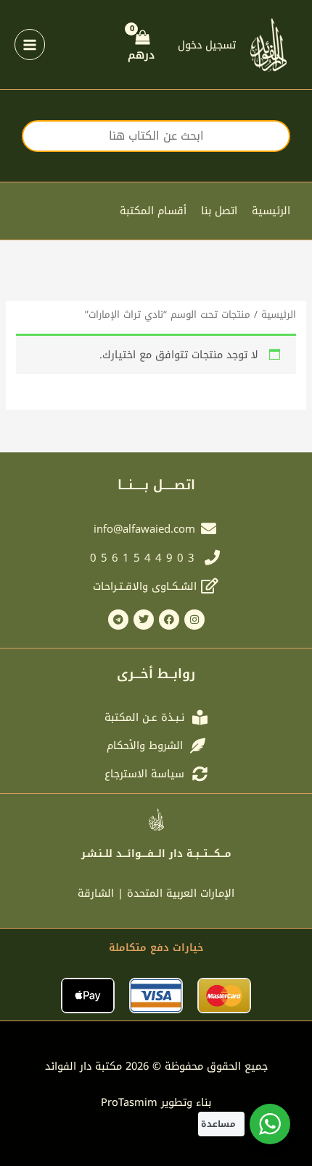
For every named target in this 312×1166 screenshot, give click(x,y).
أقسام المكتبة (153, 210)
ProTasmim (156, 1102)
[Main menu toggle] (30, 44)
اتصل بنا (219, 210)
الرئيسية (271, 210)
